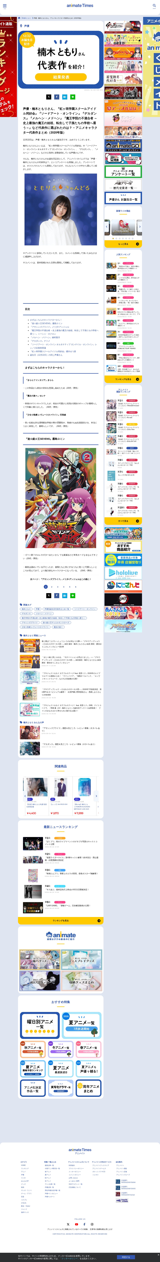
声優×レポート (50, 1197)
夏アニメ (48, 1175)
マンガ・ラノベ (26, 1190)
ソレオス (95, 1175)
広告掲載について (75, 1187)
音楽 (22, 1197)
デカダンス (26, 614)
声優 (37, 609)
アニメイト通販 (121, 1168)
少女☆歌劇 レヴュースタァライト (35, 627)
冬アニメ (48, 1181)
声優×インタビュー (51, 1193)
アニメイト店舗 (121, 1172)
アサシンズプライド (30, 623)
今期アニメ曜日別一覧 (52, 1168)
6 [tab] (130, 238)
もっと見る (123, 244)
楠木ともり (26, 609)
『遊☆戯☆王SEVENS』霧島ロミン (46, 323)
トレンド (24, 1209)
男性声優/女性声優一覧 (52, 1190)
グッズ (23, 1184)
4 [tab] (123, 238)
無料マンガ (25, 1212)
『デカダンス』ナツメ (40, 341)
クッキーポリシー (75, 1172)
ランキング (25, 1168)
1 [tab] (113, 238)
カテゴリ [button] (23, 1162)
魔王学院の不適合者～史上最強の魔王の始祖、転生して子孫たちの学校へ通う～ (53, 618)
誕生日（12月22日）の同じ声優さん (46, 355)
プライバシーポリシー (76, 1168)
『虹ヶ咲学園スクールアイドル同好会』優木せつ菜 (53, 351)
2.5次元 (23, 1203)
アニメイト (120, 1165)
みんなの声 (25, 1181)
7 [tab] (133, 238)
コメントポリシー (75, 1175)
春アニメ (48, 1172)
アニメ (23, 1172)
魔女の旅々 (58, 627)
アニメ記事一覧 (50, 1184)
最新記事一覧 (49, 1165)
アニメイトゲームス (99, 1168)
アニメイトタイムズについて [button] (78, 1162)
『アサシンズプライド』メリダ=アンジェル (49, 327)
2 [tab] (117, 238)
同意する (126, 1257)
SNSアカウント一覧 (75, 1184)
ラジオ (23, 1178)
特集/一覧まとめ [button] (50, 1162)
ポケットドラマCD (98, 1172)
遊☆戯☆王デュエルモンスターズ (56, 623)
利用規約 (72, 1165)
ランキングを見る (61, 921)
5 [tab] (127, 238)
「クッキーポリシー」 (70, 1258)
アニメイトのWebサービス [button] (102, 1162)
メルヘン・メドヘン (44, 614)
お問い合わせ (73, 1178)
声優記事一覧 (49, 1187)
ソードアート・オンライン (84, 609)
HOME (23, 1165)
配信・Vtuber (25, 1206)
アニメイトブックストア (100, 1165)
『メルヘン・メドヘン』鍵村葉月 (45, 337)
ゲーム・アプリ (26, 1193)
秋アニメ (48, 1178)
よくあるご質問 (74, 1181)
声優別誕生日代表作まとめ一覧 (57, 609)
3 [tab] (120, 238)
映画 (22, 1187)
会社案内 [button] (119, 1162)
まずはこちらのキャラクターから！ (46, 320)
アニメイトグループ (123, 1175)
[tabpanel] (123, 227)
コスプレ (24, 1200)
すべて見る (123, 521)
